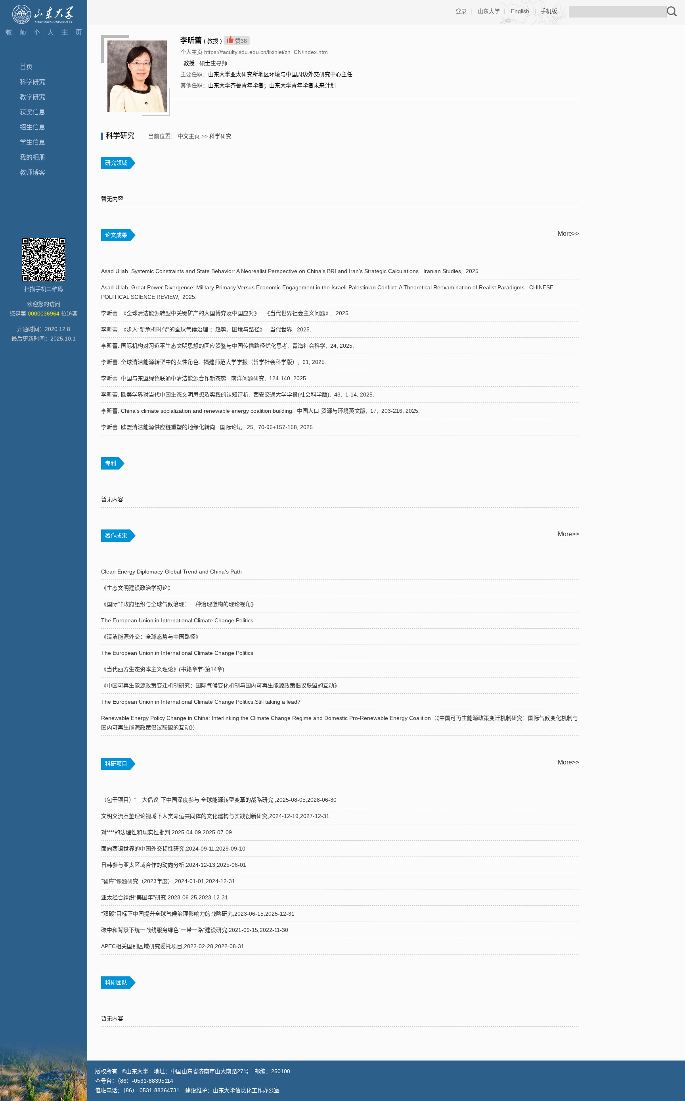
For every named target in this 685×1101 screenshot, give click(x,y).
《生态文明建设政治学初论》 (137, 588)
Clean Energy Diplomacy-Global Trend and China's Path (171, 571)
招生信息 (32, 127)
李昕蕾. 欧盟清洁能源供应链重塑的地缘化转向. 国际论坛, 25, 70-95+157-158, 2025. (208, 427)
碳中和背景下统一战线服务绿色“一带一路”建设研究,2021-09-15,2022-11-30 (194, 930)
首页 (26, 67)
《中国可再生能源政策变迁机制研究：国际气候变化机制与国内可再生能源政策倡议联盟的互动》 (220, 685)
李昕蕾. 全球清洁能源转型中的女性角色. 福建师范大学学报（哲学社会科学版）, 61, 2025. (214, 362)
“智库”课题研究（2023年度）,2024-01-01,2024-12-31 (168, 881)
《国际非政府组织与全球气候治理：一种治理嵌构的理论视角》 (178, 604)
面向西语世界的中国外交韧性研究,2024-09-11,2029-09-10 (173, 848)
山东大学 (489, 11)
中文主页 (189, 136)
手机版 (548, 11)
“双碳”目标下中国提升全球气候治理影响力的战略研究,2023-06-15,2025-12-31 (198, 913)
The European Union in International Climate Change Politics (177, 620)
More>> (568, 233)
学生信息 (32, 142)
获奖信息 (32, 112)
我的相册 (32, 157)
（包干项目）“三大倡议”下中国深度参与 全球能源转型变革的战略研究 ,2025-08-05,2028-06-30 (219, 800)
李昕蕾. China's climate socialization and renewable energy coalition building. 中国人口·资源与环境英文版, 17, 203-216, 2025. (261, 411)
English (520, 11)
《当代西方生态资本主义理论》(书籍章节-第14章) (162, 669)
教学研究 (32, 97)
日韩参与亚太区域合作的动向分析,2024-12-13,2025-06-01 (173, 865)
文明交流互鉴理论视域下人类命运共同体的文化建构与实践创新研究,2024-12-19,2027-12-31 (215, 816)
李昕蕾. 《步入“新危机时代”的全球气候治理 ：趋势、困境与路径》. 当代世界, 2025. (207, 329)
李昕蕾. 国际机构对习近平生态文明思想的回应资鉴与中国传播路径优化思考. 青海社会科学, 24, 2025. (228, 346)
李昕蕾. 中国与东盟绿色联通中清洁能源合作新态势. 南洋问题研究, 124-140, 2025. (205, 378)
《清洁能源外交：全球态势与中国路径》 (151, 636)
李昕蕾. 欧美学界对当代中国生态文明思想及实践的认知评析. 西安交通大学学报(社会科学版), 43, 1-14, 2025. (238, 394)
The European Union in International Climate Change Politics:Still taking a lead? (200, 702)
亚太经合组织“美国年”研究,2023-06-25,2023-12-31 (164, 897)
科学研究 (32, 82)
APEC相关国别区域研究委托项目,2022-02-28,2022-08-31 (172, 946)
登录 (461, 11)
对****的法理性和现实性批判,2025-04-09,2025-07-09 (166, 832)
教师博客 (32, 172)
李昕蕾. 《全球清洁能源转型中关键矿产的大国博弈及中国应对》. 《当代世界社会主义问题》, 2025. (226, 313)
